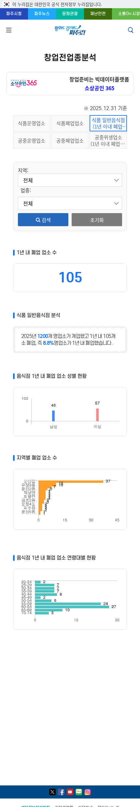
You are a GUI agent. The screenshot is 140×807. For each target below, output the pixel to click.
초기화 (97, 219)
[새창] (52, 792)
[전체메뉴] (8, 30)
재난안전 (98, 13)
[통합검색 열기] (131, 30)
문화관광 (70, 13)
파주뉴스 (42, 13)
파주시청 (14, 13)
